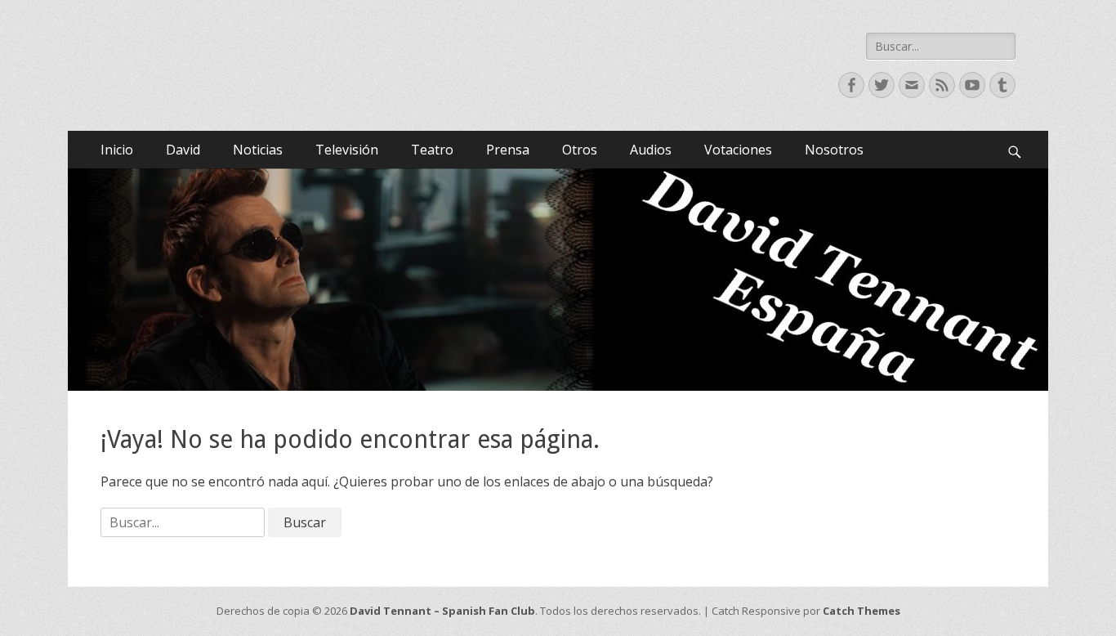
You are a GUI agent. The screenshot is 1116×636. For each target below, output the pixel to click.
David (183, 150)
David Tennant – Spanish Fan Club (442, 610)
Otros (579, 150)
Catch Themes (861, 610)
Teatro (432, 150)
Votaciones (738, 150)
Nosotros (834, 150)
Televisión (346, 150)
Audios (651, 150)
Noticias (258, 150)
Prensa (507, 150)
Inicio (116, 150)
